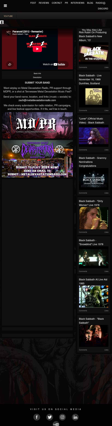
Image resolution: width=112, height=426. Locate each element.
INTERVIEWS (77, 2)
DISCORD (103, 8)
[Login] (104, 3)
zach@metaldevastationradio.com (37, 100)
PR (66, 2)
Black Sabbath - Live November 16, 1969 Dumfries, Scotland (90, 79)
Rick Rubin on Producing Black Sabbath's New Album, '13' (93, 36)
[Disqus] (37, 217)
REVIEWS (44, 2)
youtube (8, 16)
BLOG (90, 2)
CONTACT (57, 2)
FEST (33, 2)
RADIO (99, 2)
